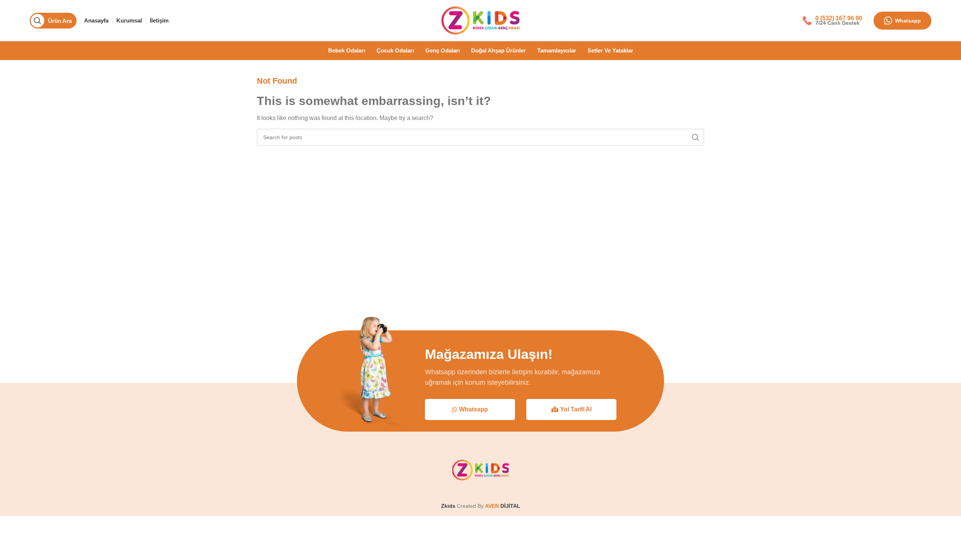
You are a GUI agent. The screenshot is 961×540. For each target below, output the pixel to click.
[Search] (695, 137)
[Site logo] (480, 20)
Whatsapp (908, 21)
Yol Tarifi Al (576, 409)
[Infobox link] (832, 20)
